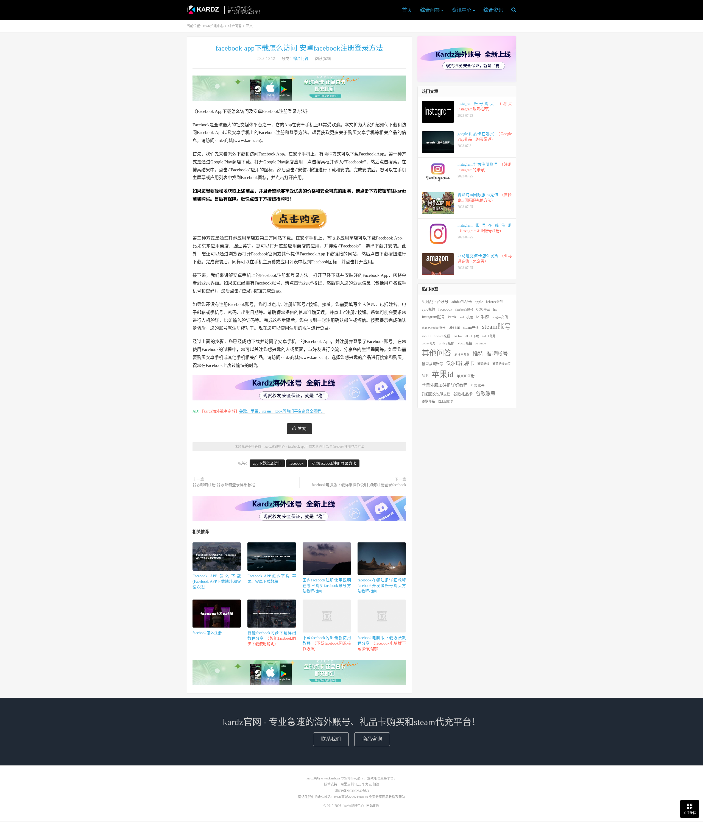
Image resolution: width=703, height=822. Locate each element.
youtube (480, 343)
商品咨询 (372, 739)
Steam (454, 327)
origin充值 (500, 317)
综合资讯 (493, 10)
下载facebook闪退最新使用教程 (327, 643)
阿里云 (345, 784)
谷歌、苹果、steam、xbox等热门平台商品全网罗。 (282, 411)
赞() (302, 429)
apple (479, 302)
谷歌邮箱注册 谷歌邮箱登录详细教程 (224, 485)
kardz (452, 317)
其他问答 (436, 353)
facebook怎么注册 (207, 633)
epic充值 (428, 309)
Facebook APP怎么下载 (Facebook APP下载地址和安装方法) (217, 581)
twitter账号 (429, 343)
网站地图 (373, 806)
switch (426, 336)
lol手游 (482, 317)
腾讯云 (356, 784)
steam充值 (471, 328)
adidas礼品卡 (461, 302)
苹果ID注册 (466, 376)
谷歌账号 (485, 394)
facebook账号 (464, 309)
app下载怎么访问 (267, 463)
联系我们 (331, 739)
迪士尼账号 (445, 401)
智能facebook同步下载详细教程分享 (271, 638)
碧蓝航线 (483, 364)
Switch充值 (442, 336)
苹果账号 (477, 386)
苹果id (442, 374)
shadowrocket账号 (433, 327)
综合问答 (430, 10)
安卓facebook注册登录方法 (333, 463)
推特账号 (497, 354)
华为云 (367, 784)
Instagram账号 (433, 317)
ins (495, 309)
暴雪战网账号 (432, 364)
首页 (407, 10)
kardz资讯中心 (204, 9)
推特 (478, 354)
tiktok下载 (472, 336)
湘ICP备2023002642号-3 (351, 791)
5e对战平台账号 (435, 302)
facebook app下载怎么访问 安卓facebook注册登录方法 (299, 48)
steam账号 (496, 326)
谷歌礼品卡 (463, 394)
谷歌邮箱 (428, 401)
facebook (296, 463)
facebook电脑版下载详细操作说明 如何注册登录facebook (359, 485)
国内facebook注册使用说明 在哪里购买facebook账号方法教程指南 (327, 585)
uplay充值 (446, 343)
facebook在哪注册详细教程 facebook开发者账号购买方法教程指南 (382, 585)
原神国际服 (462, 354)
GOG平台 (483, 309)
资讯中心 (462, 10)
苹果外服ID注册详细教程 (444, 385)
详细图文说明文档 (436, 394)
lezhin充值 (466, 317)
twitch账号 (489, 336)
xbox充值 (464, 343)
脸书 (425, 376)
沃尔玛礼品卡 (460, 363)
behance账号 (494, 302)
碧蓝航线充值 (501, 364)
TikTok (457, 336)
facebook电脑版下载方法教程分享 (382, 643)
